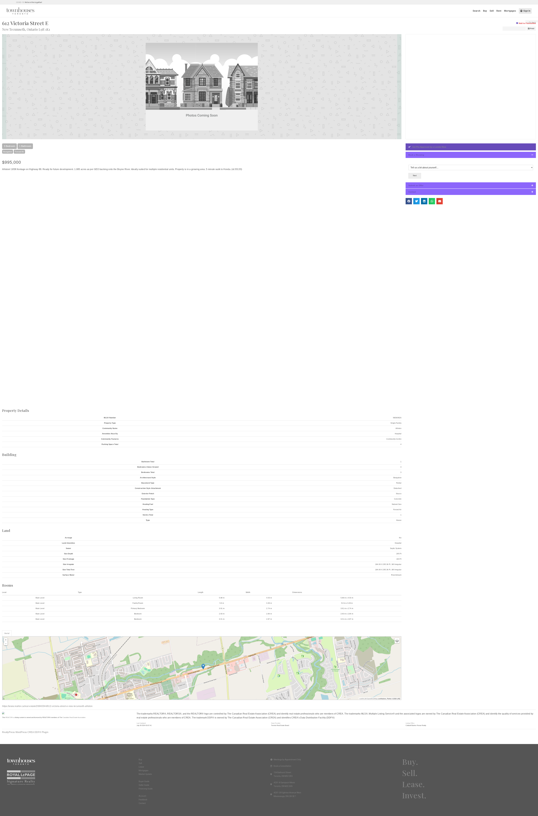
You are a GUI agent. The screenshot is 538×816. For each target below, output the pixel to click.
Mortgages (510, 11)
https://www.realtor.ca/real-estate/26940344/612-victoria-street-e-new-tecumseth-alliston (47, 706)
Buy (485, 11)
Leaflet (361, 698)
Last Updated (141, 723)
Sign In (526, 11)
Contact (412, 192)
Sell (492, 11)
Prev (4, 86)
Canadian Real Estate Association (74, 717)
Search (476, 11)
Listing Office (410, 723)
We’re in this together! (33, 2)
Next (399, 86)
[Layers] (397, 640)
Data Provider (275, 723)
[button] (471, 155)
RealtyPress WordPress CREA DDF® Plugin (25, 732)
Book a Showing (416, 155)
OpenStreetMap (372, 698)
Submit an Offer (415, 185)
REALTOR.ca (10, 717)
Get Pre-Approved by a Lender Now (429, 147)
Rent (498, 11)
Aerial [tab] (6, 633)
